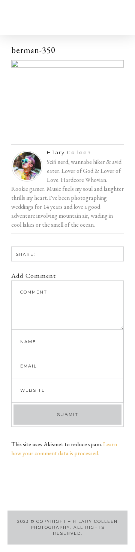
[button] (20, 17)
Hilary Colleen (69, 152)
